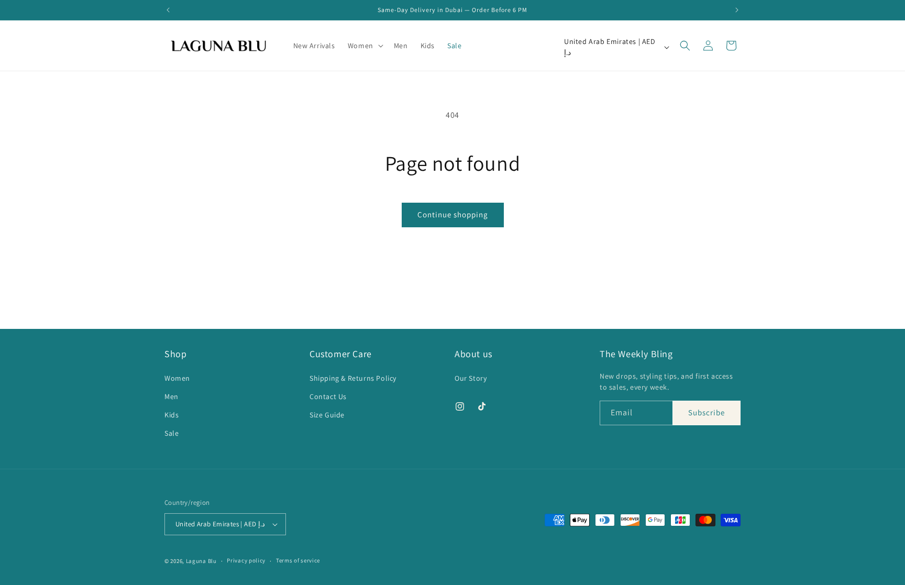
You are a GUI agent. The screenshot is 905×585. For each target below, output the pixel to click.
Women (177, 377)
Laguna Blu (201, 561)
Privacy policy (246, 560)
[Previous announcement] (168, 10)
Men (171, 396)
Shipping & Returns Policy (353, 377)
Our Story (471, 377)
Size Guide (327, 415)
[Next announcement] (736, 10)
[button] (364, 46)
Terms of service (298, 560)
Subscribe (706, 412)
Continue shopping (452, 214)
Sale (171, 433)
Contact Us (328, 396)
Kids (171, 415)
